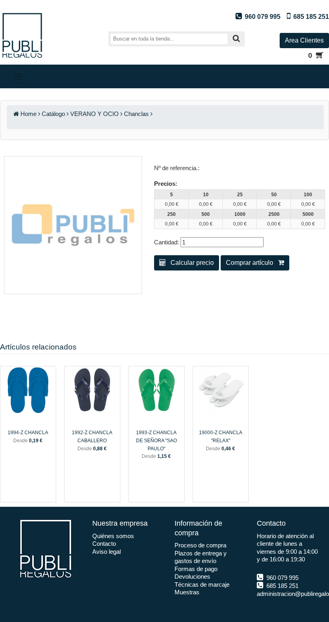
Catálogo (53, 113)
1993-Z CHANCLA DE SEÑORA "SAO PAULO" (156, 440)
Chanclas (136, 113)
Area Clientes (304, 40)
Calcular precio (190, 262)
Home (28, 113)
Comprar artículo (252, 262)
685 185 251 (282, 585)
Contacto (104, 543)
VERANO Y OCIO (94, 113)
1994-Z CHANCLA (28, 432)
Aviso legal (106, 551)
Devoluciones (192, 576)
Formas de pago (196, 568)
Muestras (187, 592)
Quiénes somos (113, 536)
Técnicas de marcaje (202, 584)
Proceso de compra (200, 545)
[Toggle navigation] (18, 76)
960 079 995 (282, 577)
